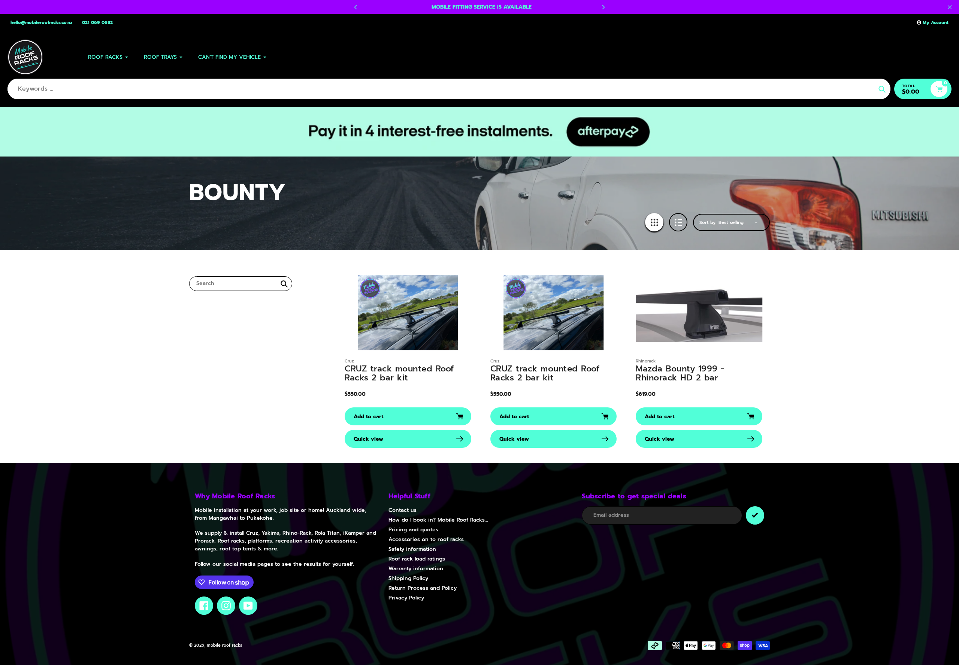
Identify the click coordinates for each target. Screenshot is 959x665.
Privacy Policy (406, 598)
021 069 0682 (97, 22)
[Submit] (755, 515)
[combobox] (240, 283)
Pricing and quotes (413, 530)
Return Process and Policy (422, 588)
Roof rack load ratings (416, 559)
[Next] (603, 7)
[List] (678, 222)
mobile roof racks (224, 645)
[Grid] (654, 222)
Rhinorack (646, 361)
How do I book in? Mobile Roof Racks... (438, 520)
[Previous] (356, 7)
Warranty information (415, 569)
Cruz (349, 361)
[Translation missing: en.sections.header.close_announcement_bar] (949, 7)
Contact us (402, 510)
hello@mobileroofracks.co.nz (41, 22)
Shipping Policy (408, 578)
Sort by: (708, 222)
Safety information (412, 549)
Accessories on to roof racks (426, 539)
